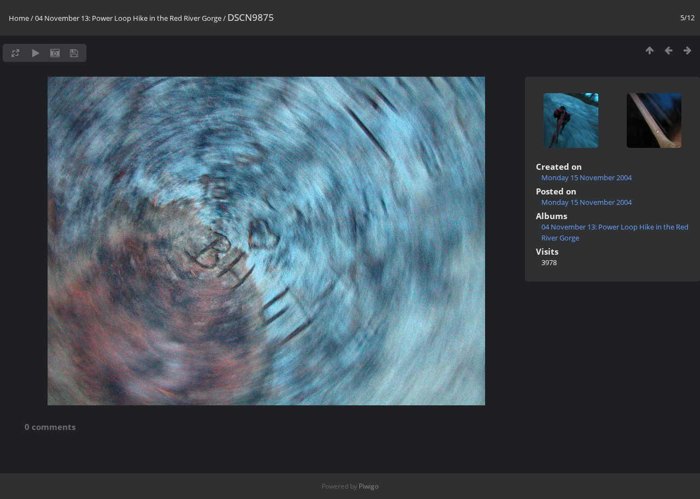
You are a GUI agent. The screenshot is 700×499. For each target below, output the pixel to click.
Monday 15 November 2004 (586, 177)
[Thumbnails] (649, 50)
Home (19, 18)
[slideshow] (35, 53)
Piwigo (368, 486)
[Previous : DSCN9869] (668, 50)
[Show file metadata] (55, 53)
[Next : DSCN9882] (687, 50)
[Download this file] (74, 53)
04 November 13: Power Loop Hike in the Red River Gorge (128, 18)
